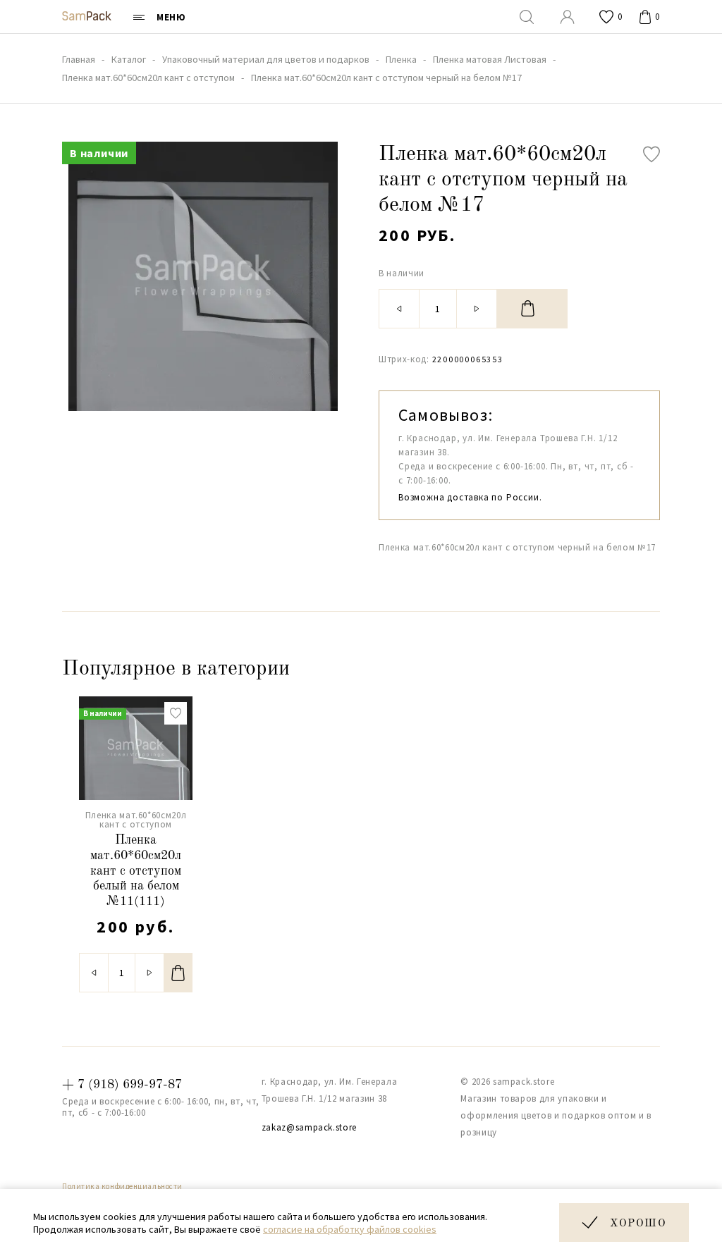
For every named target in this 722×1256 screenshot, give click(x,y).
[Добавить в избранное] (651, 154)
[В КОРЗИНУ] (532, 308)
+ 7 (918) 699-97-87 (122, 1084)
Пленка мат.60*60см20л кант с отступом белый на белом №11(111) (135, 870)
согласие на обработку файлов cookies (349, 1229)
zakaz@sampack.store (309, 1127)
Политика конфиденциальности (122, 1186)
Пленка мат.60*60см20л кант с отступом (136, 820)
